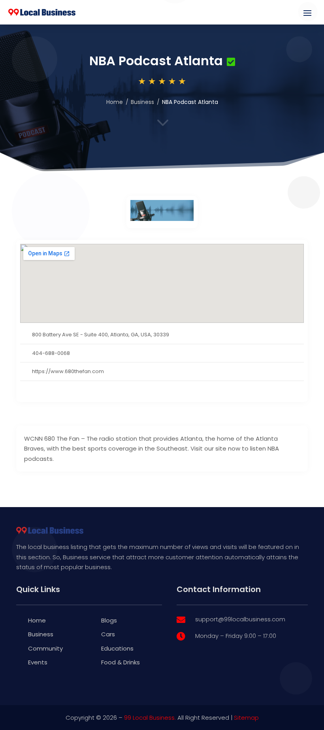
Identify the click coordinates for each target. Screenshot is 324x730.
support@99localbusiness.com (240, 619)
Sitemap (246, 717)
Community (45, 648)
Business (142, 102)
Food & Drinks (120, 662)
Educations (117, 648)
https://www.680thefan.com (68, 371)
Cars (108, 634)
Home (114, 102)
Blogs (109, 620)
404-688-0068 (51, 353)
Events (37, 662)
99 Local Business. (150, 717)
